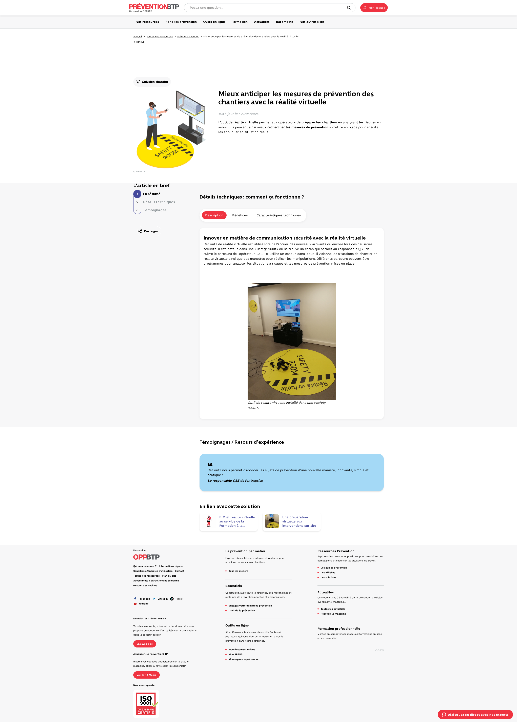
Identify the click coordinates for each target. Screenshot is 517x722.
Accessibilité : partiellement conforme (156, 580)
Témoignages (154, 210)
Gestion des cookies (145, 585)
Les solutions (328, 577)
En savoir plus (145, 644)
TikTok (179, 598)
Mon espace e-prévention (244, 659)
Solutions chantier (188, 36)
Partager (151, 231)
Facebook (144, 598)
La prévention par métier (245, 551)
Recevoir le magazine (333, 613)
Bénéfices (240, 215)
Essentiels (233, 586)
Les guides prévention (334, 567)
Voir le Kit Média (146, 675)
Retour (140, 42)
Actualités (325, 592)
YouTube (143, 603)
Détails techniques (159, 202)
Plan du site (169, 575)
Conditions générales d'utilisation (152, 571)
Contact (179, 571)
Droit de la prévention (242, 610)
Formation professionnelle (338, 629)
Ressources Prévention (335, 551)
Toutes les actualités (333, 608)
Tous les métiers (238, 571)
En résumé (152, 194)
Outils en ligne (237, 625)
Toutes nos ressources (160, 36)
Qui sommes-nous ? (145, 566)
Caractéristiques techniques (278, 215)
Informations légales (171, 566)
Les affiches (328, 572)
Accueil (137, 36)
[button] (374, 7)
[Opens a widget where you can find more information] (475, 715)
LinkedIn (163, 598)
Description (214, 215)
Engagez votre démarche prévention (250, 605)
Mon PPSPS (236, 654)
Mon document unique (242, 649)
